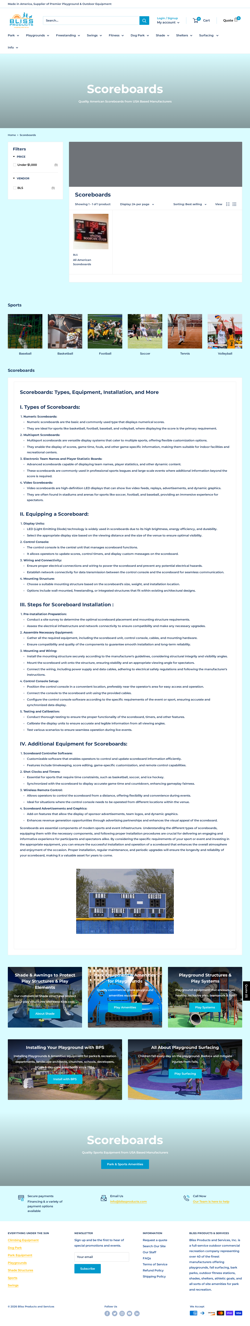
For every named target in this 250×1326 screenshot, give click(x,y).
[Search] (144, 20)
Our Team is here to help (211, 1201)
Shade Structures (20, 1270)
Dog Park (138, 35)
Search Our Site (154, 1246)
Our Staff (149, 1252)
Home (12, 135)
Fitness (114, 35)
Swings (92, 35)
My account (166, 22)
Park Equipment (20, 1255)
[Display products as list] (228, 204)
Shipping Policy (154, 1276)
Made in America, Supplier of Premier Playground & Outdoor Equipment (60, 4)
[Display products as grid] (234, 204)
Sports (12, 1278)
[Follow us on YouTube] (129, 1313)
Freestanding (66, 35)
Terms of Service (155, 1264)
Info (11, 47)
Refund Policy (153, 1270)
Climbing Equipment (23, 1240)
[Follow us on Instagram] (122, 1313)
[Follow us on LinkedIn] (137, 1313)
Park (11, 35)
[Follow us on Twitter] (114, 1313)
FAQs (147, 1258)
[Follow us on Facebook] (107, 1313)
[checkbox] (37, 165)
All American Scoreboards (82, 262)
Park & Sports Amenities (125, 1164)
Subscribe (87, 1268)
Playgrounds (35, 35)
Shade (160, 35)
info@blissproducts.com (128, 1201)
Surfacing (206, 35)
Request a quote (155, 1240)
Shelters (182, 35)
